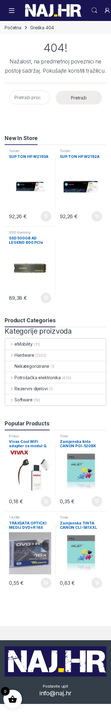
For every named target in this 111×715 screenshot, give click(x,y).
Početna (13, 27)
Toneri (14, 151)
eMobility (23, 344)
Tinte (64, 436)
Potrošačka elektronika (37, 377)
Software (23, 399)
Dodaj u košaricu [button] (42, 216)
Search (94, 10)
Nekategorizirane (31, 366)
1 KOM (14, 517)
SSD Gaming (20, 232)
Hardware (24, 355)
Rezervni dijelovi (30, 388)
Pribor (14, 436)
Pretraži (79, 97)
